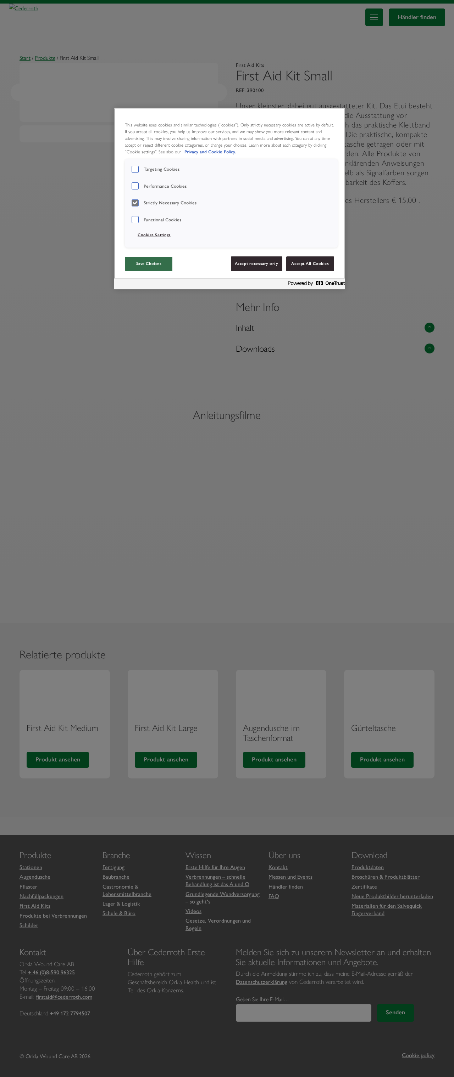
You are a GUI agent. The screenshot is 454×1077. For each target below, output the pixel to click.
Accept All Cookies (310, 263)
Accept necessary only (256, 263)
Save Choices (149, 263)
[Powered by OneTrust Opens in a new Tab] (314, 284)
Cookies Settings (154, 234)
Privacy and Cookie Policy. (210, 151)
